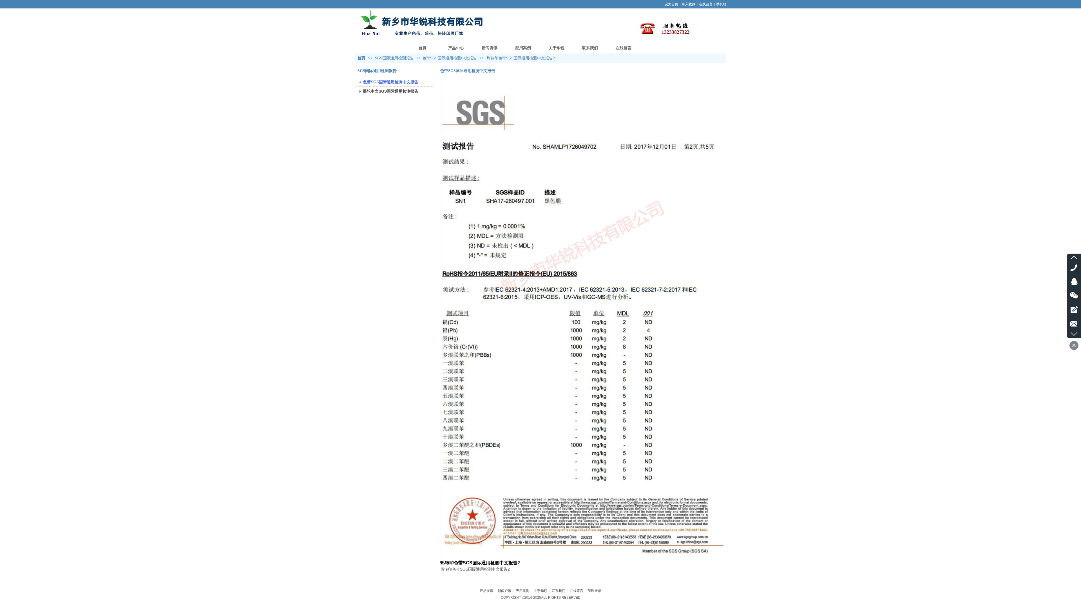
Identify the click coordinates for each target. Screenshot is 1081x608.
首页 (361, 58)
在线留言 (706, 4)
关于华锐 (540, 591)
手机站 (721, 4)
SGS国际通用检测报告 (395, 58)
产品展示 (486, 591)
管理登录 (594, 591)
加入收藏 (688, 4)
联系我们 (558, 591)
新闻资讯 (504, 591)
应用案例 (522, 591)
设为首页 (671, 4)
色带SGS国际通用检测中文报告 (449, 58)
